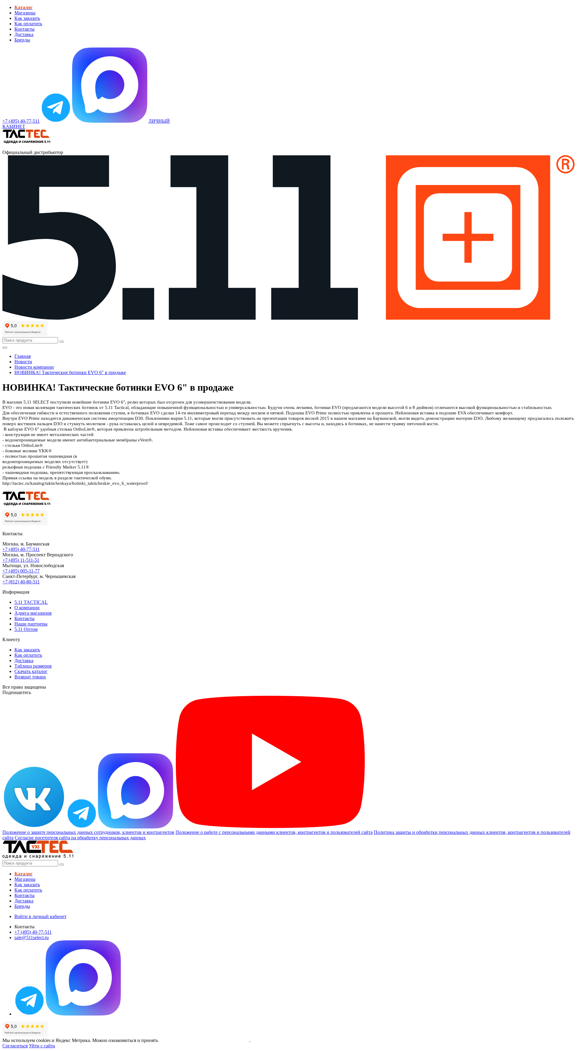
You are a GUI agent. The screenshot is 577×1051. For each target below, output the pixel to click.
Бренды (22, 39)
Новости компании (34, 367)
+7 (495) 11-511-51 (20, 560)
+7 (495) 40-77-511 (21, 549)
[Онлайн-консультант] (56, 121)
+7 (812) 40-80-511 (21, 581)
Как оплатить (28, 23)
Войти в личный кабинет (40, 916)
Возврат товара (30, 676)
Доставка (23, 34)
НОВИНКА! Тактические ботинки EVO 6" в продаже (70, 372)
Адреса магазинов (33, 613)
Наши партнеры (30, 623)
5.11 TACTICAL (31, 602)
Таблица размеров (33, 665)
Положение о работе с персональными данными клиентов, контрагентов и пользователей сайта (274, 832)
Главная (22, 356)
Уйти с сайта (42, 1045)
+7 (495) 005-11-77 (21, 570)
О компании (27, 607)
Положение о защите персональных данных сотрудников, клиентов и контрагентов (88, 832)
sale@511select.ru (31, 937)
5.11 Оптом (26, 629)
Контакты (24, 29)
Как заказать (27, 18)
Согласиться (15, 1045)
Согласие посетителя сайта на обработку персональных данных (80, 837)
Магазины (24, 12)
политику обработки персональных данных (204, 1040)
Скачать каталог (30, 671)
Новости (23, 361)
